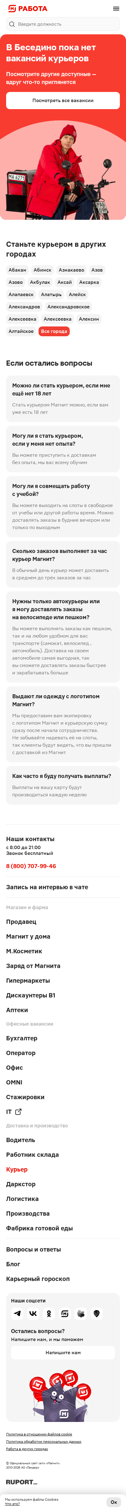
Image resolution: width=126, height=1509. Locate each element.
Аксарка (89, 282)
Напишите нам (63, 1352)
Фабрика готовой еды (39, 1228)
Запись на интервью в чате (47, 887)
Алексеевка (22, 319)
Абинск (42, 270)
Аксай (64, 282)
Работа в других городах (27, 1449)
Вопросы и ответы (33, 1249)
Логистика (22, 1198)
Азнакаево (71, 270)
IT (9, 1111)
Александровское (68, 307)
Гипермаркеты (28, 980)
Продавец (21, 921)
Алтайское (21, 331)
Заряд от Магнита (33, 966)
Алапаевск (21, 294)
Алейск (77, 294)
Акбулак (40, 282)
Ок (114, 1502)
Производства (28, 1213)
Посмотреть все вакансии (63, 100)
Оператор (20, 1053)
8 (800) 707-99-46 (31, 866)
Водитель (20, 1140)
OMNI (14, 1082)
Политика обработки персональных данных (43, 1441)
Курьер (17, 1169)
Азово (16, 282)
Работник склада (32, 1154)
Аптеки (17, 1010)
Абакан (17, 270)
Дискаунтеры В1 (30, 995)
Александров (24, 307)
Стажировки (25, 1097)
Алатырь (51, 294)
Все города (54, 331)
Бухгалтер (21, 1038)
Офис (14, 1067)
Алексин (89, 319)
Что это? (12, 1504)
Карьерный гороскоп (38, 1278)
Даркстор (20, 1184)
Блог (13, 1264)
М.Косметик (24, 951)
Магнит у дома (28, 936)
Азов (97, 270)
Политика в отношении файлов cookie (39, 1434)
